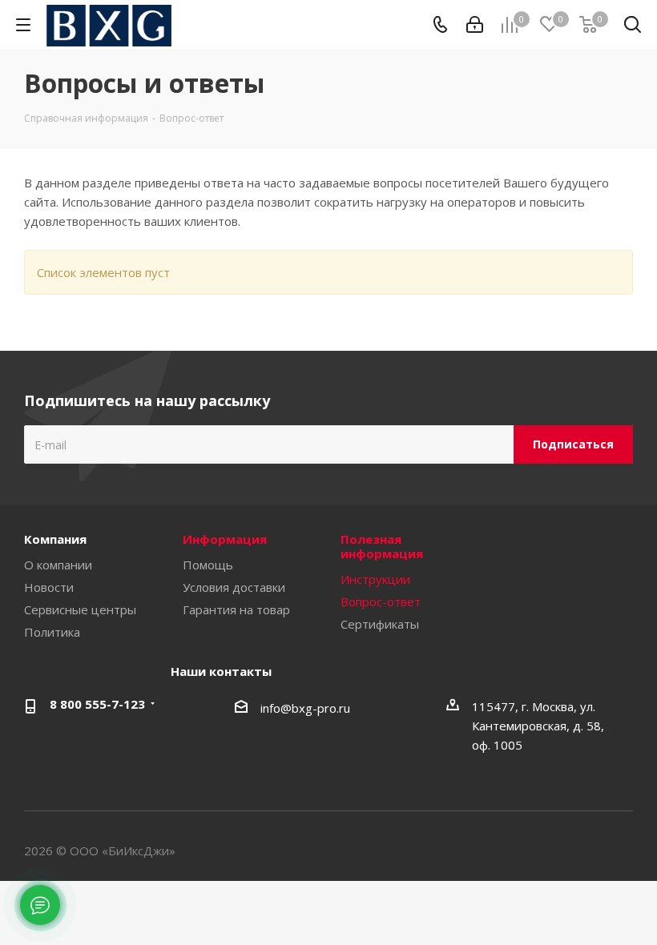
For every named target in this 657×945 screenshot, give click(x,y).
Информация (225, 539)
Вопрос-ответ (381, 601)
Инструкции (375, 579)
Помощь (208, 565)
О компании (58, 565)
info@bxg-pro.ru (305, 708)
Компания (55, 539)
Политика (52, 632)
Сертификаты (380, 624)
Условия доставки (234, 587)
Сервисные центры (80, 609)
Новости (49, 587)
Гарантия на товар (236, 609)
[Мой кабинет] (474, 25)
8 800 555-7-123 (97, 704)
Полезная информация (382, 546)
